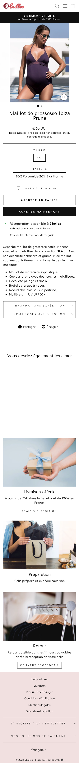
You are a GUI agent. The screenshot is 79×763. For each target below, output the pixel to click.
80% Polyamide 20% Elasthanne (39, 176)
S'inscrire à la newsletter (38, 723)
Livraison (40, 685)
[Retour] (39, 616)
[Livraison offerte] (39, 462)
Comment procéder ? (39, 665)
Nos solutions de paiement (38, 736)
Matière (39, 168)
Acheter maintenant (39, 211)
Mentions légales (39, 705)
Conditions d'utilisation (39, 698)
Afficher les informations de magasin (32, 234)
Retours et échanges (39, 692)
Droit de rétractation (39, 711)
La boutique (39, 679)
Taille (39, 150)
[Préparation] (39, 545)
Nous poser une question (39, 314)
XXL (39, 158)
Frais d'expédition (39, 132)
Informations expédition (39, 305)
